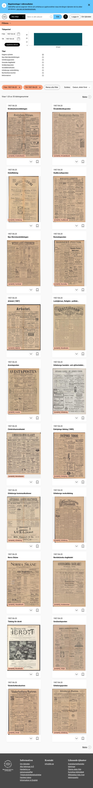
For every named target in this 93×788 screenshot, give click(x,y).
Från (3, 34)
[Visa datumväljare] (18, 34)
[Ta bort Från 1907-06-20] (19, 87)
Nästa (84, 97)
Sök (57, 17)
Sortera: (67, 87)
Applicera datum (12, 44)
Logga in (75, 17)
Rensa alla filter (52, 87)
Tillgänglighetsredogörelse (30, 775)
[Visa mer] (31, 161)
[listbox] (23, 65)
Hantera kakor (25, 777)
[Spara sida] (37, 161)
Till (3, 39)
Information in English (29, 780)
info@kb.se (49, 764)
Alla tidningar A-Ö (27, 767)
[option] (23, 54)
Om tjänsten (86, 17)
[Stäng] (89, 5)
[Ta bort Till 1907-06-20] (40, 87)
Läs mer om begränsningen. (26, 9)
